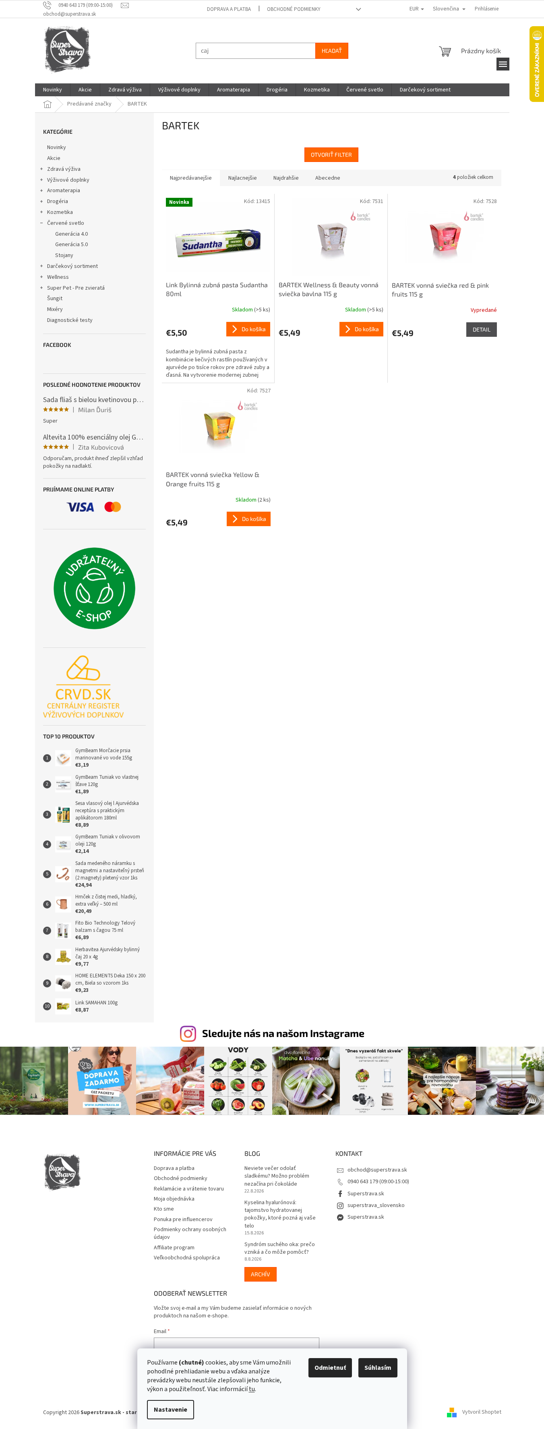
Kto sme (164, 1209)
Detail (481, 329)
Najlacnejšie (242, 178)
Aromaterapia (63, 191)
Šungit (54, 299)
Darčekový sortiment (72, 266)
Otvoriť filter (331, 154)
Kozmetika (60, 212)
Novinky (56, 147)
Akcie (53, 158)
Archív (260, 1274)
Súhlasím (377, 1367)
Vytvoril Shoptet (481, 1412)
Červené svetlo (65, 223)
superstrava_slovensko (376, 1205)
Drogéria (57, 201)
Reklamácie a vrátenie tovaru (189, 1189)
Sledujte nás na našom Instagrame (283, 1033)
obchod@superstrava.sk (377, 1170)
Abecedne (327, 178)
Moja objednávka (174, 1199)
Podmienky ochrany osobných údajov (190, 1233)
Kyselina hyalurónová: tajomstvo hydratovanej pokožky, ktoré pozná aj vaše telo (280, 1214)
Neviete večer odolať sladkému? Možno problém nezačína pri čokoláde (276, 1176)
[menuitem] (52, 89)
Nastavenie (170, 1409)
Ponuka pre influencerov (183, 1219)
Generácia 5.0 (71, 245)
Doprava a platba (229, 9)
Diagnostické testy (70, 320)
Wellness (58, 277)
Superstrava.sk (365, 1194)
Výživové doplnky (68, 180)
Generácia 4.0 (71, 234)
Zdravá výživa (64, 169)
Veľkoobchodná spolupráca (187, 1258)
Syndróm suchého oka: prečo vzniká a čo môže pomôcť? (279, 1248)
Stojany (64, 255)
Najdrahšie (286, 178)
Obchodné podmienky (294, 9)
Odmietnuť (330, 1367)
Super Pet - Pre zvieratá (76, 288)
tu (252, 1389)
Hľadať (332, 50)
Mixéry (55, 309)
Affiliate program (174, 1248)
